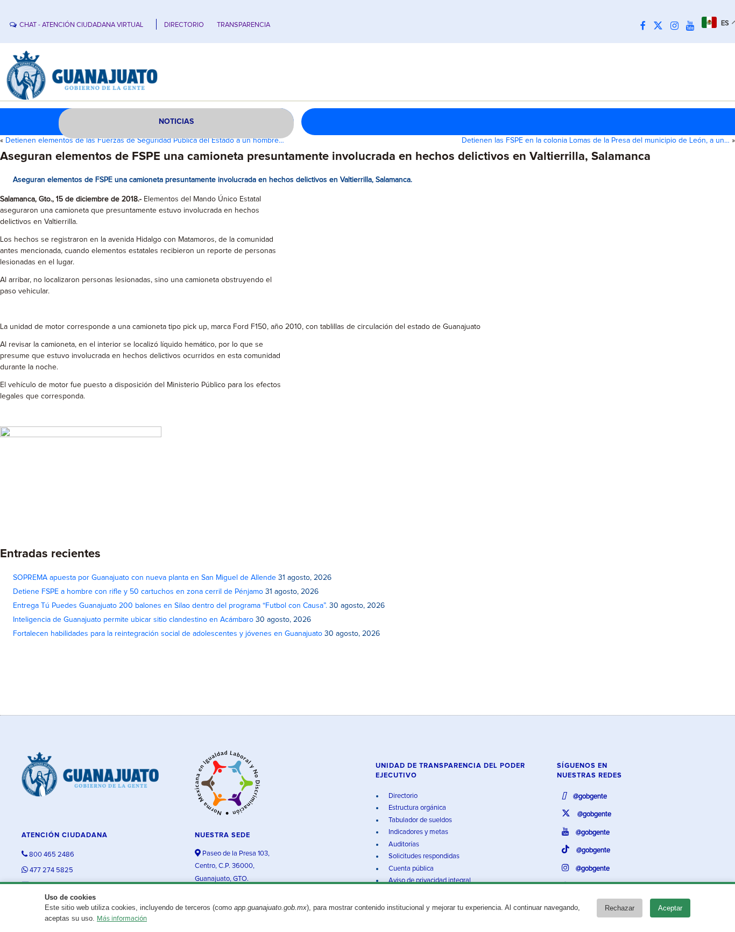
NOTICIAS (176, 121)
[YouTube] (692, 26)
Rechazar (619, 908)
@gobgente (589, 796)
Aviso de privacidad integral (429, 880)
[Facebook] (645, 26)
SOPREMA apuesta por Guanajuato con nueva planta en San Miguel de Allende (144, 577)
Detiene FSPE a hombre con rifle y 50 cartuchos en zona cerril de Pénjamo (138, 591)
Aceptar (670, 908)
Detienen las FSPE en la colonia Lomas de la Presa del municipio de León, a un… (596, 140)
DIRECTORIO (184, 25)
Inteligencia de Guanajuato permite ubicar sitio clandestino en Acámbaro (133, 619)
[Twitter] (660, 26)
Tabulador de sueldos (419, 820)
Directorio (402, 796)
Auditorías (403, 844)
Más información (122, 918)
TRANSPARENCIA (243, 25)
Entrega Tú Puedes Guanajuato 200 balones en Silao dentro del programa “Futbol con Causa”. (170, 605)
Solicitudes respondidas (423, 856)
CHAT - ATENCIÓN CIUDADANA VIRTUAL (81, 25)
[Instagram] (677, 26)
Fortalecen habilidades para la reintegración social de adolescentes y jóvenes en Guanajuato (167, 633)
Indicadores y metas (417, 832)
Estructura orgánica (416, 807)
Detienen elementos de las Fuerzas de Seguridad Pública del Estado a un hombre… (144, 140)
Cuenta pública (410, 868)
